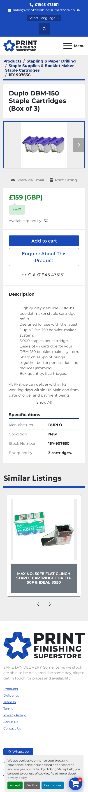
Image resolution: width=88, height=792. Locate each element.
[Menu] (67, 46)
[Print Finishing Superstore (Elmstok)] (44, 645)
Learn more (52, 785)
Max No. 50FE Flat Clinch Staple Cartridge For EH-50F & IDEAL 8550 (43, 578)
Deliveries (11, 695)
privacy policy (17, 778)
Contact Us (12, 728)
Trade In (9, 702)
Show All (44, 402)
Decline (31, 785)
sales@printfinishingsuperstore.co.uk (46, 10)
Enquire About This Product (44, 257)
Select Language (42, 18)
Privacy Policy (14, 715)
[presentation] (38, 603)
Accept (15, 785)
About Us (10, 722)
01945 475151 (47, 4)
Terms (8, 709)
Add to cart (44, 241)
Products (10, 689)
